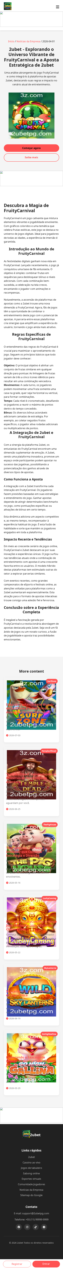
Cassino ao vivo (31, 1162)
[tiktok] (36, 1227)
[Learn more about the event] (31, 26)
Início (11, 41)
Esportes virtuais (31, 1178)
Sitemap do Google (31, 1195)
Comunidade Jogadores (31, 1184)
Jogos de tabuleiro (31, 1168)
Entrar (46, 1263)
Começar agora (31, 148)
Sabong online (31, 1173)
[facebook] (19, 1227)
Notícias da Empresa (28, 41)
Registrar (17, 1264)
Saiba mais (31, 157)
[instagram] (27, 1227)
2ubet (31, 1157)
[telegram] (44, 1227)
